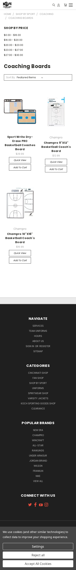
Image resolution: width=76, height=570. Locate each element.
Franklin (38, 471)
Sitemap (38, 351)
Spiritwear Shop (38, 393)
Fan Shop (38, 378)
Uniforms (38, 388)
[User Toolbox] (59, 4)
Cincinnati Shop (38, 373)
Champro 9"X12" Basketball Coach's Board (56, 147)
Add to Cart (20, 167)
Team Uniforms (38, 331)
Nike (38, 476)
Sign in (30, 346)
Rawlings (38, 450)
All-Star (38, 445)
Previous (6, 566)
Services (38, 325)
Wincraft (38, 440)
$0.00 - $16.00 (12, 35)
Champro (38, 435)
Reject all (38, 555)
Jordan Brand (38, 460)
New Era (38, 430)
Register (44, 346)
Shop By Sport (38, 383)
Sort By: (10, 77)
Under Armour (38, 455)
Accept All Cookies (38, 564)
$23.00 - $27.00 (13, 50)
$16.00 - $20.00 (13, 40)
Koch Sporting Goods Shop (38, 403)
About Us (38, 341)
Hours (38, 336)
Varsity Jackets (38, 398)
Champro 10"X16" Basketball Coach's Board (20, 238)
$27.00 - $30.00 (13, 55)
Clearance (38, 408)
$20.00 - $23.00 (13, 45)
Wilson (38, 465)
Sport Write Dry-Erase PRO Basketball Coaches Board (20, 143)
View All (38, 481)
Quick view (20, 160)
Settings (38, 546)
